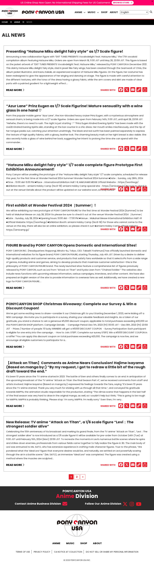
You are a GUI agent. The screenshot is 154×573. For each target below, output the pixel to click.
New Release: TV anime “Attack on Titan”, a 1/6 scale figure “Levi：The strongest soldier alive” (70, 424)
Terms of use (23, 551)
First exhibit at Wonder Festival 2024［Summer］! (51, 205)
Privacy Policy (42, 551)
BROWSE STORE (121, 2)
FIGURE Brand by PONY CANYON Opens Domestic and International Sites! (71, 245)
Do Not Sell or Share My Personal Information (112, 551)
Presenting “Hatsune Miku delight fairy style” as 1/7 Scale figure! (64, 51)
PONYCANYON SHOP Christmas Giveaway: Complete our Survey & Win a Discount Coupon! (71, 306)
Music (70, 543)
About (114, 12)
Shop (104, 12)
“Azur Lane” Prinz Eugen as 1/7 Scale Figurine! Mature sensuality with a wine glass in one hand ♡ (74, 108)
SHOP (83, 543)
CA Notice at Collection (68, 551)
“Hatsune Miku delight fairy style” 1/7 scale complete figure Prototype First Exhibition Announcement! (74, 167)
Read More (14, 90)
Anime (56, 543)
